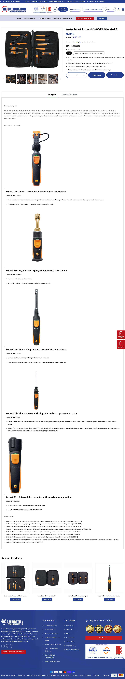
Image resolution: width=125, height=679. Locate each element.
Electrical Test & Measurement (50, 656)
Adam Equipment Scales (52, 661)
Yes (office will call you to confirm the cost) (88, 53)
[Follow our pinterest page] (11, 646)
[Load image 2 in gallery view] (21, 79)
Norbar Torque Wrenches (53, 644)
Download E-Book (121, 336)
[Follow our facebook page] (3, 646)
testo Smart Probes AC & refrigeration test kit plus (15, 596)
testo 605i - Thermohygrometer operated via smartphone (109, 596)
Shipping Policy (71, 645)
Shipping (78, 42)
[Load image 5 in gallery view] (53, 79)
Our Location (103, 638)
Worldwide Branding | (48, 675)
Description (52, 95)
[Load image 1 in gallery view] (11, 79)
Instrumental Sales (50, 630)
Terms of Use (70, 642)
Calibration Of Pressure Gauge (52, 639)
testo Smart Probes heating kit (78, 596)
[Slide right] (60, 79)
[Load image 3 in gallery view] (32, 79)
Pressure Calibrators (51, 634)
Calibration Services (51, 626)
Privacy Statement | (78, 675)
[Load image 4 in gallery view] (42, 79)
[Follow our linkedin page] (7, 646)
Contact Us (110, 9)
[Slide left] (3, 79)
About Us (69, 630)
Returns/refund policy (73, 650)
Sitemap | (88, 675)
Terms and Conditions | (64, 675)
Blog (67, 634)
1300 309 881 (75, 9)
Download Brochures (70, 95)
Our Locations (70, 638)
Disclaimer (95, 675)
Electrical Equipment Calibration (51, 649)
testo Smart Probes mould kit (47, 596)
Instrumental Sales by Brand (13, 652)
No (69, 53)
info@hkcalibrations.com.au (93, 9)
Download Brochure (121, 346)
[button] (55, 9)
